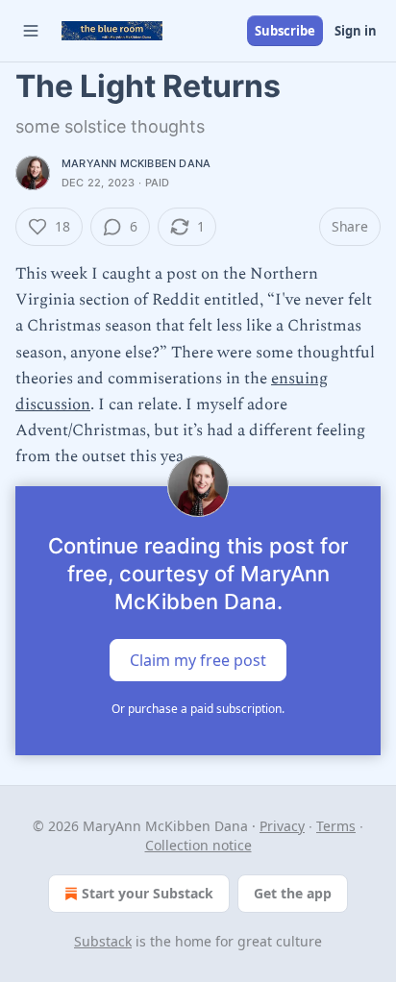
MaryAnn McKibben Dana (136, 163)
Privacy (282, 826)
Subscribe (285, 30)
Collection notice (198, 845)
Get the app (293, 893)
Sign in (355, 30)
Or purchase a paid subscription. (198, 708)
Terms (336, 826)
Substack (103, 941)
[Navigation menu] (31, 31)
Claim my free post (198, 659)
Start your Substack (147, 893)
